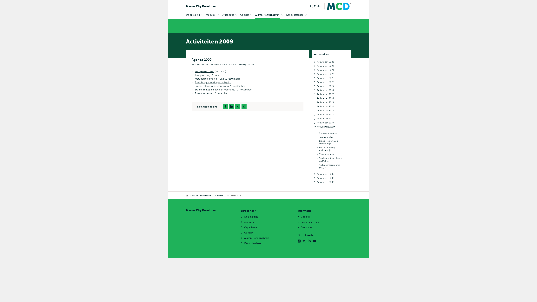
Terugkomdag (202, 75)
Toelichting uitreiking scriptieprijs (213, 82)
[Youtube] (314, 241)
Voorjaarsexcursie (204, 71)
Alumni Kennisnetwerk (201, 195)
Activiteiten (321, 54)
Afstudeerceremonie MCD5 (209, 78)
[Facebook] (299, 241)
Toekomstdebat (203, 93)
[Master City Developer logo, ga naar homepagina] (337, 6)
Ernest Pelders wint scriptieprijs (212, 86)
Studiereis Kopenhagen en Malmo (213, 89)
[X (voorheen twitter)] (304, 241)
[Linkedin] (309, 241)
